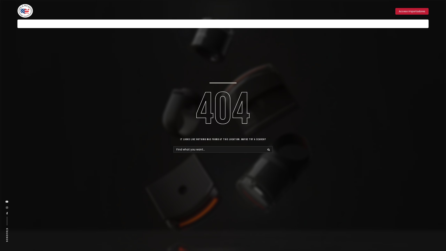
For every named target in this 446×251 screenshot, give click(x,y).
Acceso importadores (412, 11)
